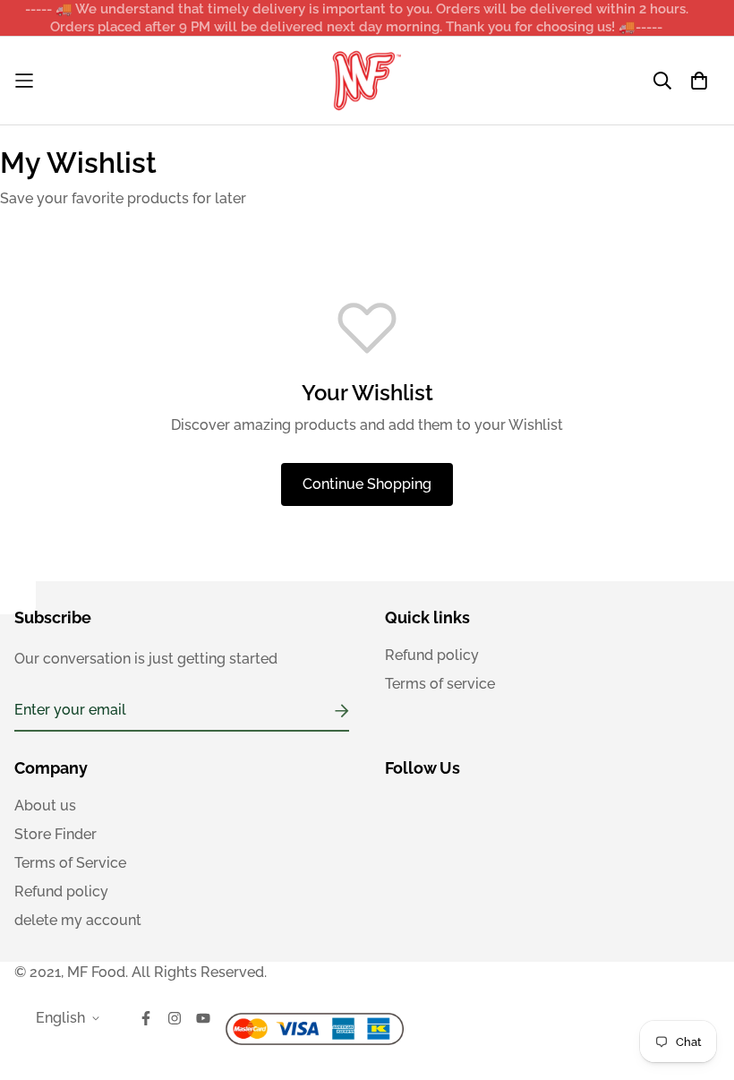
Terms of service (440, 683)
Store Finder (55, 834)
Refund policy (432, 655)
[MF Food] (367, 80)
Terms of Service (70, 862)
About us (45, 805)
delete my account (77, 920)
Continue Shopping (367, 484)
